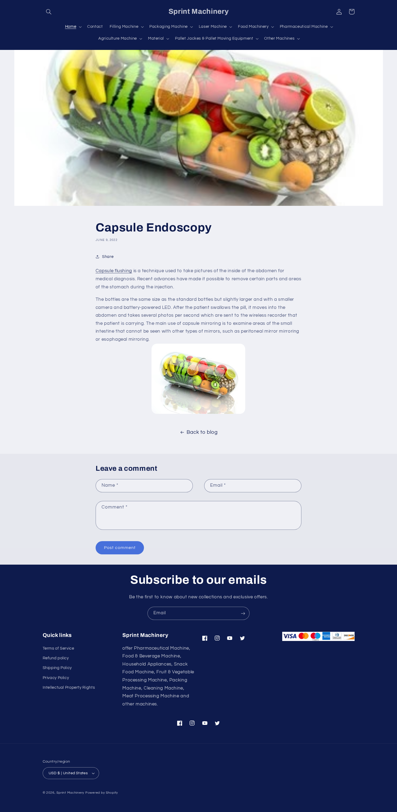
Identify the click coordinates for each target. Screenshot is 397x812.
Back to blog (202, 432)
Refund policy (56, 658)
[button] (49, 11)
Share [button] (107, 257)
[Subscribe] (243, 613)
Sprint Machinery (70, 792)
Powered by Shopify (101, 792)
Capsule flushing (114, 270)
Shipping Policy (57, 668)
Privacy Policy (56, 678)
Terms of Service (58, 648)
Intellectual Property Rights (69, 687)
